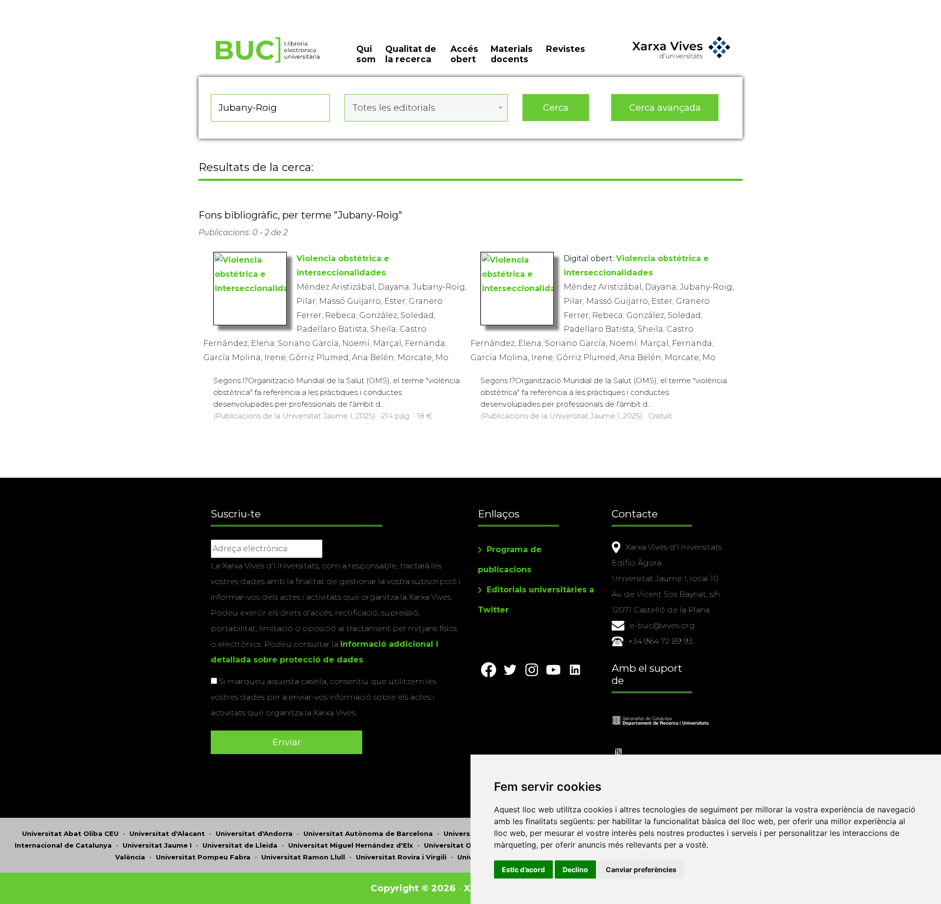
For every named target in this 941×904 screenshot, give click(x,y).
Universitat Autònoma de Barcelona (368, 833)
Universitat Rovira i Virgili (401, 857)
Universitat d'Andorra (254, 833)
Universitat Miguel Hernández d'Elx (350, 845)
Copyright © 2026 (413, 888)
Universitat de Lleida (239, 845)
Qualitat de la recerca (410, 54)
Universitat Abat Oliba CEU (70, 833)
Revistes (565, 49)
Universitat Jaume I (157, 845)
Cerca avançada (665, 107)
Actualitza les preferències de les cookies (91, 6)
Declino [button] (575, 869)
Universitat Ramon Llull (303, 857)
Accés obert (464, 54)
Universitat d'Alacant (167, 833)
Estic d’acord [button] (523, 869)
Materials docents (512, 54)
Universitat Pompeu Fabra (203, 857)
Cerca (556, 107)
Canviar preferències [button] (641, 869)
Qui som (365, 54)
